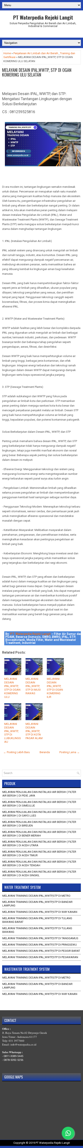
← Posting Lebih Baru (16, 752)
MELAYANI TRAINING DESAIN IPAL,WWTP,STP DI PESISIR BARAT (41, 950)
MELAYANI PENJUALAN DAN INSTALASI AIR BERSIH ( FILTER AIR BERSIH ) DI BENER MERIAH (39, 833)
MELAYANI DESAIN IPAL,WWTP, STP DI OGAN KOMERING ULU (12, 687)
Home (7, 53)
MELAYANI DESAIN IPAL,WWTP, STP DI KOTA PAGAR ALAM (34, 731)
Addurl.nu (41, 33)
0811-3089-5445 (13, 1056)
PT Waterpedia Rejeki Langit (43, 17)
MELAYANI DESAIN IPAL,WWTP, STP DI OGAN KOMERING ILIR (55, 687)
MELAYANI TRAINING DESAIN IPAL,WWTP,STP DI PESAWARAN (40, 957)
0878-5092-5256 (13, 1059)
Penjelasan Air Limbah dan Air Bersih (35, 53)
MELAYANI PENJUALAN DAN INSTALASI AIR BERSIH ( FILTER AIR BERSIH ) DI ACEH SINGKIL (39, 873)
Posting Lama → (69, 752)
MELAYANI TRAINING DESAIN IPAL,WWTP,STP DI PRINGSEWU (39, 944)
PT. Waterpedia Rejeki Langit (30, 634)
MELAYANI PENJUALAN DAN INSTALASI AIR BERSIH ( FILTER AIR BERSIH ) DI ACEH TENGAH (39, 863)
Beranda (45, 752)
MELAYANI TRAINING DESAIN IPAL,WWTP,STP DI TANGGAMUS (40, 938)
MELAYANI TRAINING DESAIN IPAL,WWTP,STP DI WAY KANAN (39, 911)
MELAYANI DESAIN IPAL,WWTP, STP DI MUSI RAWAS (33, 686)
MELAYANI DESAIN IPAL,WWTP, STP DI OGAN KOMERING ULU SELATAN (36, 72)
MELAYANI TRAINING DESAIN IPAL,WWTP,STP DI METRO (36, 895)
